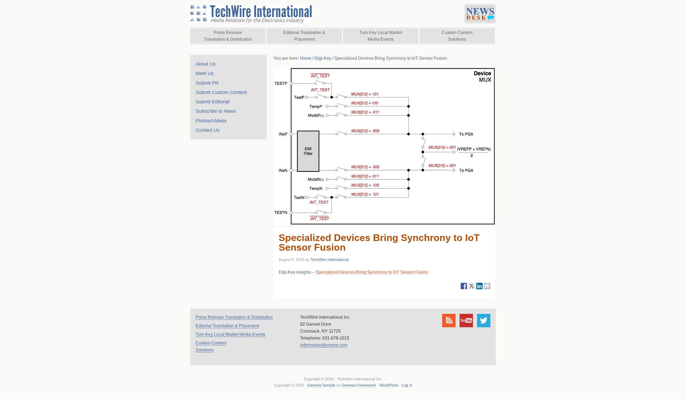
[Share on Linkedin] (479, 286)
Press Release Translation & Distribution (234, 317)
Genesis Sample (321, 385)
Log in (407, 385)
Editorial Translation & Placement (227, 325)
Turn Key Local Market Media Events (230, 334)
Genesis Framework (359, 385)
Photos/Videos (211, 120)
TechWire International (250, 14)
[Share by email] (487, 286)
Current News (480, 14)
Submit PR (207, 83)
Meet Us (205, 73)
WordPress (388, 385)
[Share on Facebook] (464, 286)
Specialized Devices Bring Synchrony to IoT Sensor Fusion (372, 272)
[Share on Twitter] (471, 286)
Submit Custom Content (221, 92)
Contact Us (207, 130)
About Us (205, 64)
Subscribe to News (216, 111)
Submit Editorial (212, 101)
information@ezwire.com (323, 345)
